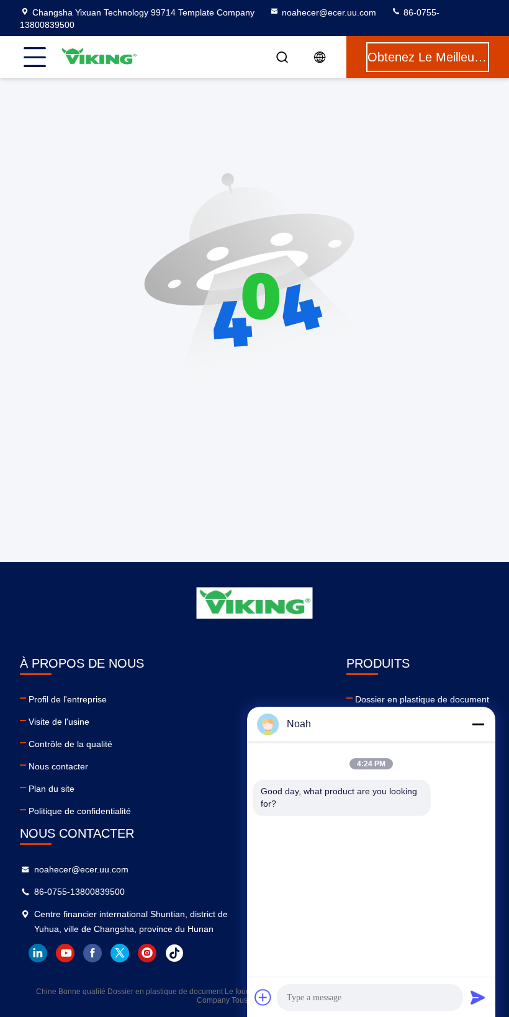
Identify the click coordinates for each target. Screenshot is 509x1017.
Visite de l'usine (59, 722)
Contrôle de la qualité (70, 744)
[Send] (478, 997)
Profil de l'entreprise (68, 699)
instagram (147, 953)
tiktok (174, 953)
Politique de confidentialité (80, 811)
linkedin (38, 953)
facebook (92, 953)
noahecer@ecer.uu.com (329, 12)
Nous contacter (58, 766)
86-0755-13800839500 (79, 892)
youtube (65, 953)
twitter (119, 953)
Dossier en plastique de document (422, 699)
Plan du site (51, 789)
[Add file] (263, 997)
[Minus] (478, 724)
